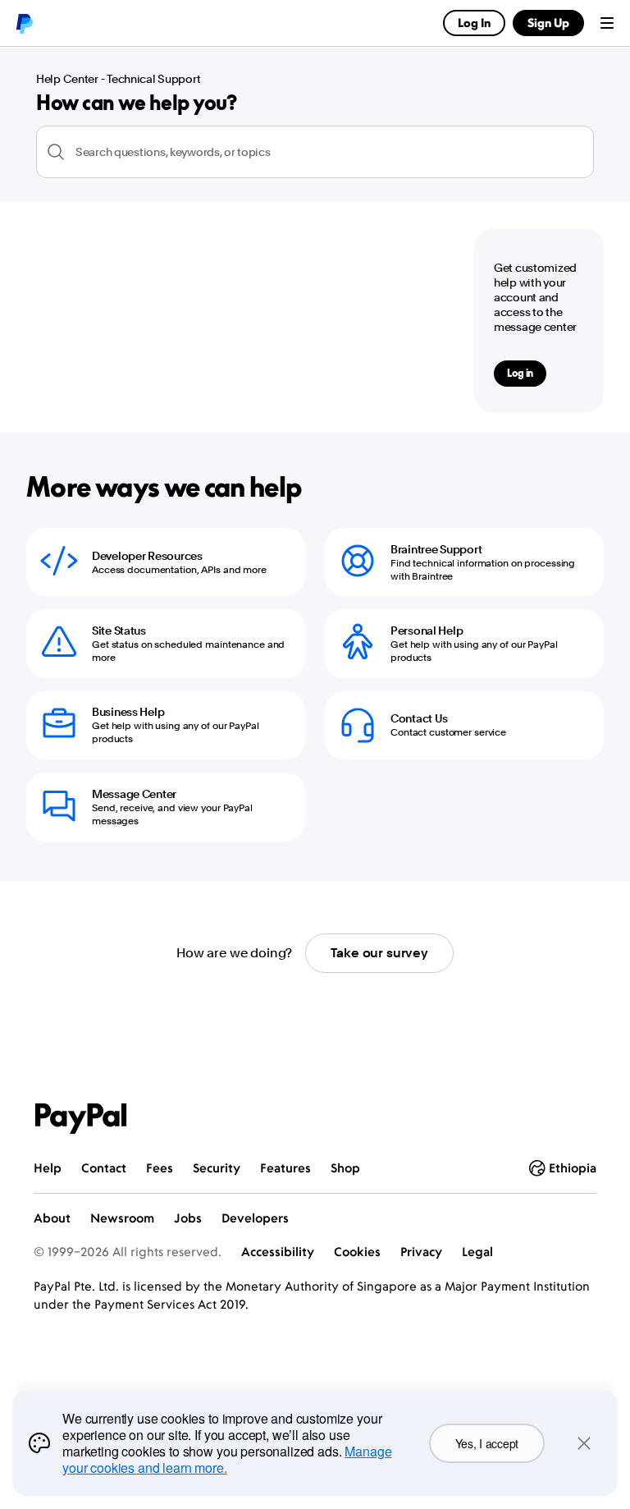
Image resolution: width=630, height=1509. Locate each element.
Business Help (128, 711)
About (52, 1218)
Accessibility (277, 1252)
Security (216, 1168)
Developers (255, 1218)
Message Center (134, 793)
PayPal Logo (81, 1118)
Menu (607, 23)
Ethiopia (572, 1168)
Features (285, 1168)
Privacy (421, 1252)
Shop (345, 1168)
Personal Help (426, 630)
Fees (159, 1168)
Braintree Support (436, 549)
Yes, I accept (486, 1443)
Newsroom (122, 1218)
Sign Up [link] (548, 23)
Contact (103, 1168)
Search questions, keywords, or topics (173, 151)
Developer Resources (147, 555)
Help (48, 1168)
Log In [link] (474, 23)
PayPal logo (23, 23)
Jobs (188, 1218)
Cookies (357, 1252)
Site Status (119, 630)
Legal (477, 1252)
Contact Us (419, 718)
